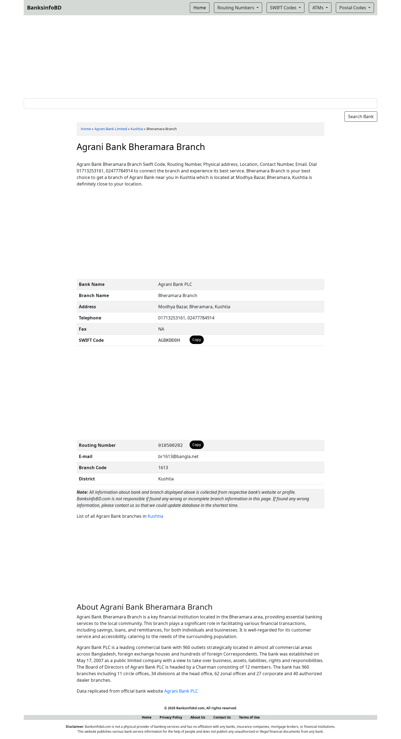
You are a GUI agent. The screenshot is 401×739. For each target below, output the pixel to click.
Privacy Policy (171, 717)
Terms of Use (249, 717)
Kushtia (137, 128)
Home (86, 128)
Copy (196, 339)
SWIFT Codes (284, 8)
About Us (197, 717)
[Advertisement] (200, 55)
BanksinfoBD (44, 7)
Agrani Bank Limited (110, 128)
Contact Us (222, 717)
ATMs (318, 8)
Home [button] (199, 8)
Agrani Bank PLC (181, 691)
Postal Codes (353, 8)
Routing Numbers (236, 8)
